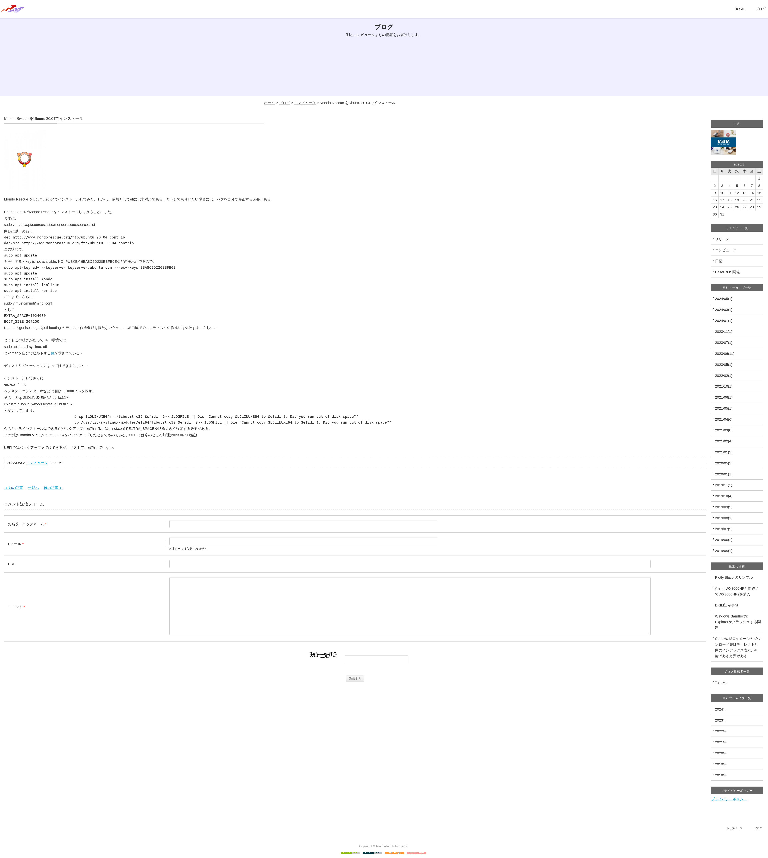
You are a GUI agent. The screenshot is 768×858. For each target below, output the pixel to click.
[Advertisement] (384, 68)
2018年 (721, 775)
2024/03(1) (723, 310)
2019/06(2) (723, 540)
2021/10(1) (723, 386)
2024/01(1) (723, 321)
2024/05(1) (723, 299)
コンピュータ (305, 103)
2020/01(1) (723, 474)
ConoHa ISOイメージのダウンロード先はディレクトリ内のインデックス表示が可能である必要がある (738, 647)
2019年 (721, 764)
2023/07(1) (723, 343)
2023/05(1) (723, 365)
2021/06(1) (723, 397)
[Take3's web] (12, 11)
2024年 (721, 709)
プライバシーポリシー (729, 799)
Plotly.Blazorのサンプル (734, 577)
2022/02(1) (723, 376)
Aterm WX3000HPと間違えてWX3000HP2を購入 (737, 591)
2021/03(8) (723, 430)
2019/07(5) (723, 529)
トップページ (734, 828)
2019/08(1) (723, 518)
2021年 (721, 742)
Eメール (14, 544)
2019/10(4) (723, 496)
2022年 (721, 731)
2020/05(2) (723, 463)
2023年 (721, 720)
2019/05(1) (723, 551)
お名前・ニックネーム (26, 524)
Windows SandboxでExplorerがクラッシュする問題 (738, 622)
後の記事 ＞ (53, 488)
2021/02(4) (723, 441)
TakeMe (721, 683)
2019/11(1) (723, 485)
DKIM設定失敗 (726, 605)
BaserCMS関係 (727, 272)
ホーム (269, 103)
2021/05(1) (723, 408)
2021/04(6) (723, 419)
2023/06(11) (724, 354)
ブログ (760, 9)
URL (11, 564)
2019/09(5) (723, 507)
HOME (739, 9)
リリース (722, 239)
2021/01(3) (723, 452)
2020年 (721, 753)
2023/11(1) (723, 332)
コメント (15, 607)
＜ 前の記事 (13, 488)
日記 (718, 261)
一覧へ (33, 488)
